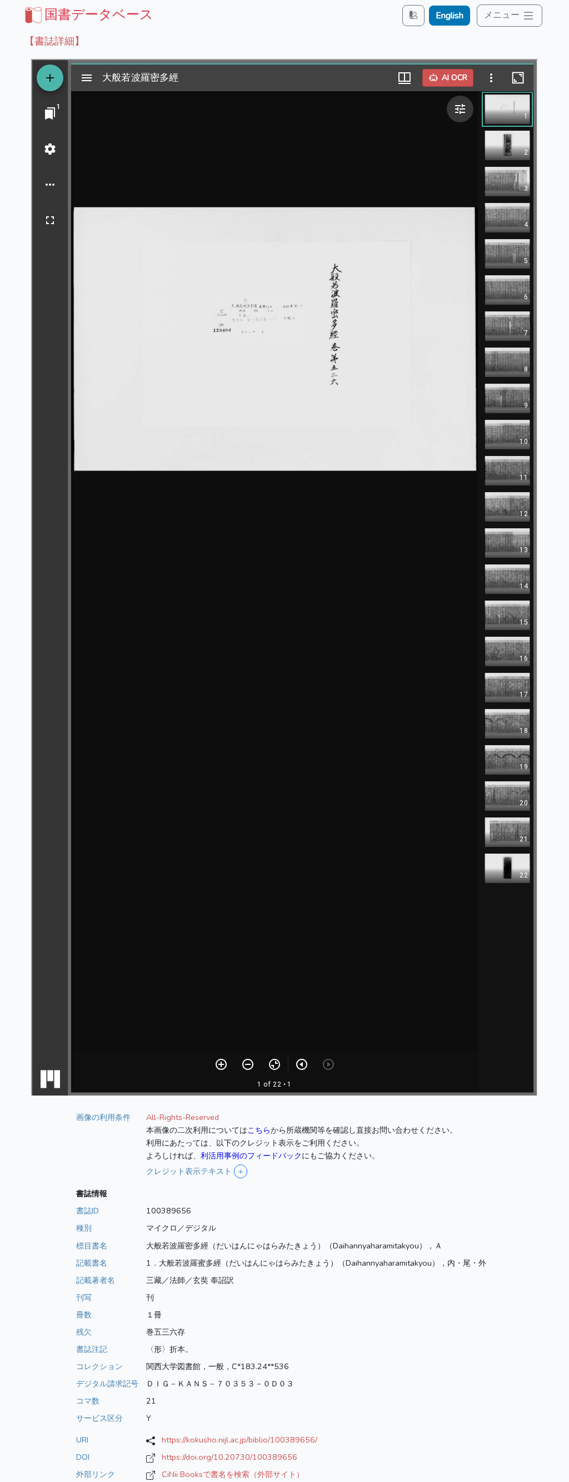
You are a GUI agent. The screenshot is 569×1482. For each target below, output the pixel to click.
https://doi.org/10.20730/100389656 (229, 1457)
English (449, 15)
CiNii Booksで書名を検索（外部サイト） (233, 1474)
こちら (259, 1130)
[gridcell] (87, 14)
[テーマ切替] (413, 15)
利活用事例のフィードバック (251, 1155)
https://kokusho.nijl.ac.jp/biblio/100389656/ (239, 1439)
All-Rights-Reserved (182, 1117)
